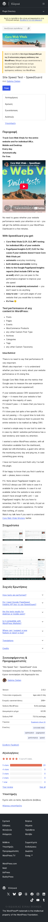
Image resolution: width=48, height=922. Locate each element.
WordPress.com (9, 863)
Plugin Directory (9, 11)
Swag (29, 855)
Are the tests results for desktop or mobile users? (13, 612)
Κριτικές (9, 104)
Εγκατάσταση (11, 110)
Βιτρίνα (28, 821)
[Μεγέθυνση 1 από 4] (19, 533)
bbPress (6, 872)
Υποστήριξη (10, 123)
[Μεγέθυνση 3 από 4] (19, 546)
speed (42, 738)
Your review (7, 787)
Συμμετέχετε (31, 842)
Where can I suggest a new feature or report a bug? (14, 631)
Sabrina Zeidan (13, 81)
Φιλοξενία (7, 830)
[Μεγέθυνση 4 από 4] (42, 560)
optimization (29, 733)
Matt (4, 868)
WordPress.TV (8, 855)
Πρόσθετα (30, 830)
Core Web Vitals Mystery (13, 518)
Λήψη (6, 88)
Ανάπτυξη (9, 117)
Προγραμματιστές (10, 851)
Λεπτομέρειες (11, 97)
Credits (5, 648)
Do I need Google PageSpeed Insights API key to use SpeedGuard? (19, 603)
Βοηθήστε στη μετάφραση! (31, 20)
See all (43, 787)
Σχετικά (6, 821)
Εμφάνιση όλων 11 (38, 722)
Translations (7, 640)
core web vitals (39, 728)
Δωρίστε (29, 851)
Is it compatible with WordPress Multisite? (11, 622)
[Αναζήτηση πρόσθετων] (28, 28)
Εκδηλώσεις (30, 846)
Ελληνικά (12, 888)
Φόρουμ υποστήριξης (12, 805)
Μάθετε (6, 842)
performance (33, 738)
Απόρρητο (7, 834)
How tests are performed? (14, 595)
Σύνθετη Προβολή (10, 745)
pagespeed (40, 733)
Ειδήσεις (6, 825)
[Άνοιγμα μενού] (44, 3)
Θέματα (28, 825)
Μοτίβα (28, 834)
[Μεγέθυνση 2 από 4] (42, 533)
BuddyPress (7, 876)
